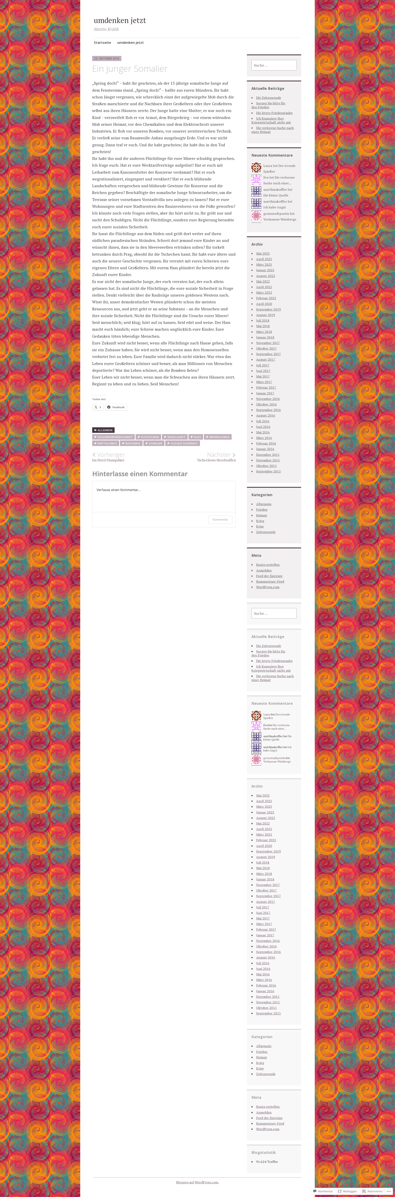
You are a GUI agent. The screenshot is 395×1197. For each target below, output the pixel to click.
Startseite (102, 42)
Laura (267, 165)
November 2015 (268, 460)
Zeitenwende (265, 532)
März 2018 (264, 331)
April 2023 (264, 259)
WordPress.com (267, 587)
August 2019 (265, 315)
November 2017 (268, 343)
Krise (260, 526)
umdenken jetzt (120, 20)
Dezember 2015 (267, 454)
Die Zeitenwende (268, 97)
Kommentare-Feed (270, 581)
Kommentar (220, 519)
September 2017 (268, 354)
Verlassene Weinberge (279, 219)
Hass (197, 437)
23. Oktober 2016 (106, 58)
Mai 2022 (263, 281)
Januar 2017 (265, 393)
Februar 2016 (266, 443)
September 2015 (268, 471)
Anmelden (264, 570)
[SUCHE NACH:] (274, 65)
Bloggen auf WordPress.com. (197, 1182)
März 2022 (264, 292)
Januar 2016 (265, 449)
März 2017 (264, 382)
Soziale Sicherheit (184, 443)
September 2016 (268, 410)
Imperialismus (219, 437)
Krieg (260, 521)
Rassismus (133, 443)
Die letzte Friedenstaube (274, 113)
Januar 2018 (265, 337)
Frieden (261, 509)
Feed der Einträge (269, 576)
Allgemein (105, 430)
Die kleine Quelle (275, 195)
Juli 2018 (262, 320)
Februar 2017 (266, 387)
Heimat (261, 515)
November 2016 (268, 398)
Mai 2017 (263, 376)
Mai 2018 (263, 326)
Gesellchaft (176, 437)
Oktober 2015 (266, 465)
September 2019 (268, 309)
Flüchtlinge (150, 437)
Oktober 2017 (266, 348)
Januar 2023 (265, 270)
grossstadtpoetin (276, 213)
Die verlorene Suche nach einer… (276, 726)
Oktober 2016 (266, 404)
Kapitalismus (107, 443)
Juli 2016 (262, 421)
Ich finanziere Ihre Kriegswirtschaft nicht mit (271, 120)
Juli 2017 (262, 365)
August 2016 (265, 415)
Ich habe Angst (274, 207)
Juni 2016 (263, 426)
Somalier (155, 443)
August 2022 (265, 276)
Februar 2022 (266, 298)
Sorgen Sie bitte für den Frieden (268, 105)
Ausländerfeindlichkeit (115, 437)
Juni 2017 (263, 371)
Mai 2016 (263, 432)
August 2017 (265, 359)
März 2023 (264, 264)
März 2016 (264, 438)
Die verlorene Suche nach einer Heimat (272, 130)
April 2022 (264, 287)
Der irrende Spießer (276, 716)
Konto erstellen (268, 564)
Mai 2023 (263, 253)
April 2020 (264, 304)
